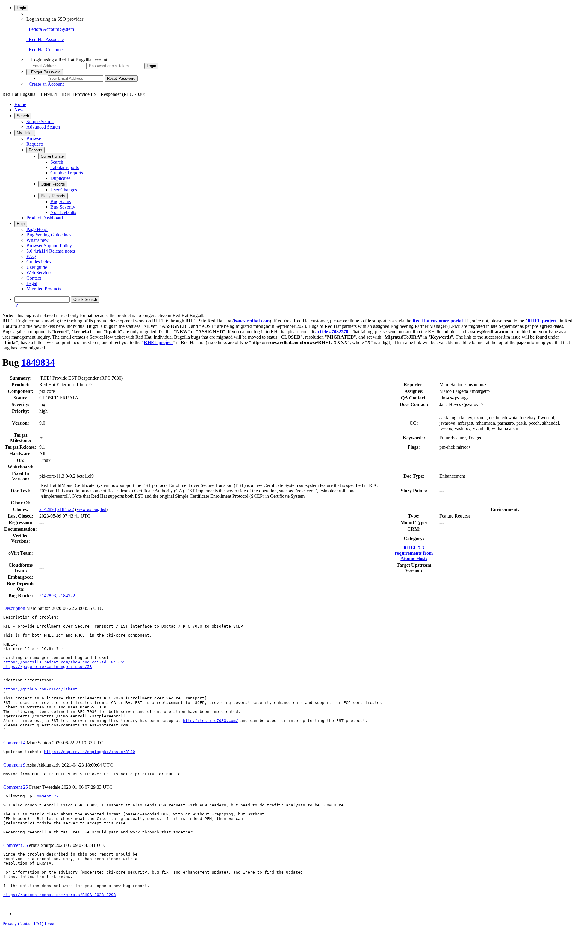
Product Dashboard (44, 217)
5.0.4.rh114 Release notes (50, 251)
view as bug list (91, 509)
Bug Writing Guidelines (48, 234)
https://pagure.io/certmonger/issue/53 (47, 666)
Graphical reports (66, 172)
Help (21, 223)
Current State (52, 156)
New (19, 109)
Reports (35, 150)
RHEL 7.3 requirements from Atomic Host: (414, 553)
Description (14, 608)
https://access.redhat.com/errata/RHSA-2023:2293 (59, 894)
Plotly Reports (53, 196)
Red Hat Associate (45, 39)
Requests (34, 144)
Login (21, 8)
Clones (20, 509)
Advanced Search (43, 126)
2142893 (47, 509)
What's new (37, 240)
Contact (33, 277)
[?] (16, 305)
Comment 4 (14, 742)
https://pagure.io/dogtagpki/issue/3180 (89, 751)
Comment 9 (14, 764)
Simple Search (40, 121)
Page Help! (37, 229)
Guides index (39, 261)
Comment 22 (46, 796)
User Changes (63, 189)
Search (23, 116)
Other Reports (53, 184)
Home (20, 104)
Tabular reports (64, 167)
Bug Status (60, 201)
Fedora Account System (50, 29)
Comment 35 (15, 845)
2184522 (65, 509)
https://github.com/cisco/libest (40, 689)
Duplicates (60, 178)
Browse (33, 138)
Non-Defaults (63, 212)
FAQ (31, 256)
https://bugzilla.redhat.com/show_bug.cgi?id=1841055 (64, 662)
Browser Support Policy (49, 245)
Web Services (39, 272)
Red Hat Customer (45, 49)
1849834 (38, 362)
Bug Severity (62, 206)
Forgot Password (44, 72)
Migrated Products (43, 288)
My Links (25, 133)
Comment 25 (15, 787)
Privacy (9, 923)
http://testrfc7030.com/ (210, 720)
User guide (36, 267)
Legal (31, 283)
